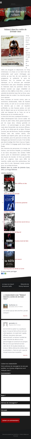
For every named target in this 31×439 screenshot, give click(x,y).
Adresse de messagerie (9, 403)
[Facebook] (2, 273)
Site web (4, 410)
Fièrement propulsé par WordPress (10, 434)
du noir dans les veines (15, 13)
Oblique (25, 434)
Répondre (25, 315)
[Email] (5, 273)
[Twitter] (3, 273)
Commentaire (6, 373)
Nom (3, 395)
